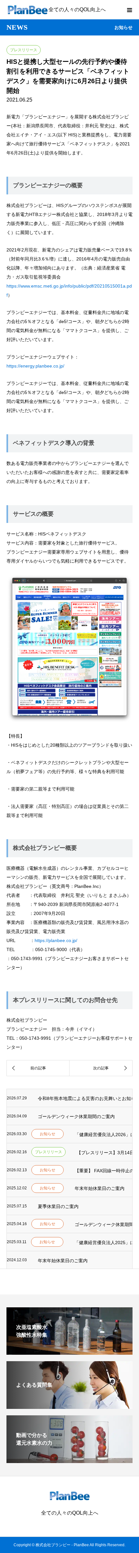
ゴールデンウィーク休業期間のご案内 (76, 1116)
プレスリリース (23, 50)
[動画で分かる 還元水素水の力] (69, 1460)
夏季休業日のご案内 (58, 1206)
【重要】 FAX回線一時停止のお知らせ (103, 1170)
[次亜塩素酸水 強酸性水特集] (69, 1352)
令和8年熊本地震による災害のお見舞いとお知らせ (85, 1098)
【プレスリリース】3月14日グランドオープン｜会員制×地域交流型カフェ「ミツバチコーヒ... (104, 1152)
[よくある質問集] (69, 1406)
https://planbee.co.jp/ (56, 940)
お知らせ (47, 1134)
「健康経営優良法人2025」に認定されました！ (103, 1242)
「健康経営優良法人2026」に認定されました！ (103, 1134)
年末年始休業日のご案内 (99, 1188)
